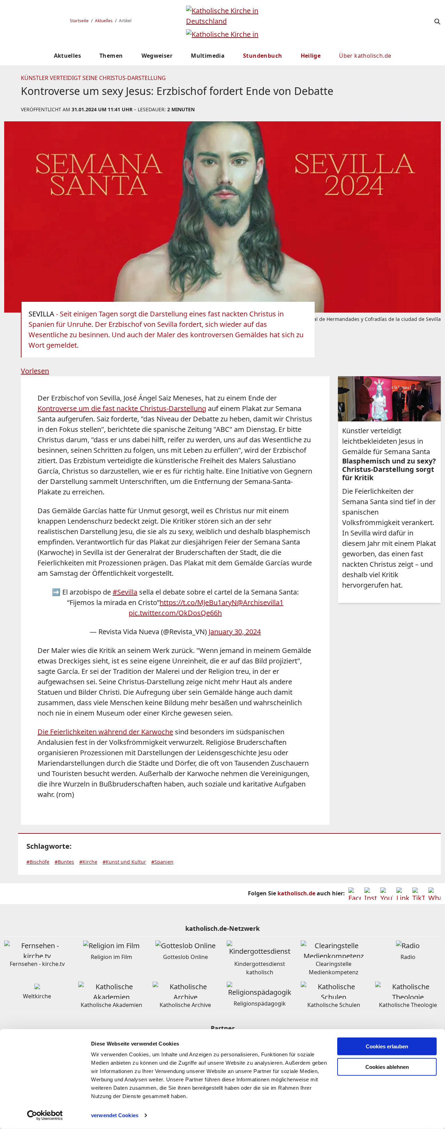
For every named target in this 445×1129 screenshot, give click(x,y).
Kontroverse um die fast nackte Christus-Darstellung (122, 408)
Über (365, 55)
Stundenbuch (262, 55)
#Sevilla (125, 592)
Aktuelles (104, 21)
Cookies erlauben (387, 1046)
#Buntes (64, 861)
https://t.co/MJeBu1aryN (198, 602)
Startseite (79, 21)
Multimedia (208, 55)
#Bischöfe (37, 861)
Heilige (311, 55)
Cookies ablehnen (387, 1067)
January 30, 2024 (235, 631)
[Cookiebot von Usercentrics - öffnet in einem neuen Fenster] (45, 1115)
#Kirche (88, 861)
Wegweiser (157, 55)
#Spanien (162, 861)
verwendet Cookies (114, 1115)
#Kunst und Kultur (124, 861)
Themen (111, 55)
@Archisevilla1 (260, 602)
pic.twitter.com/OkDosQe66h (175, 613)
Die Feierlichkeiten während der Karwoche (105, 731)
